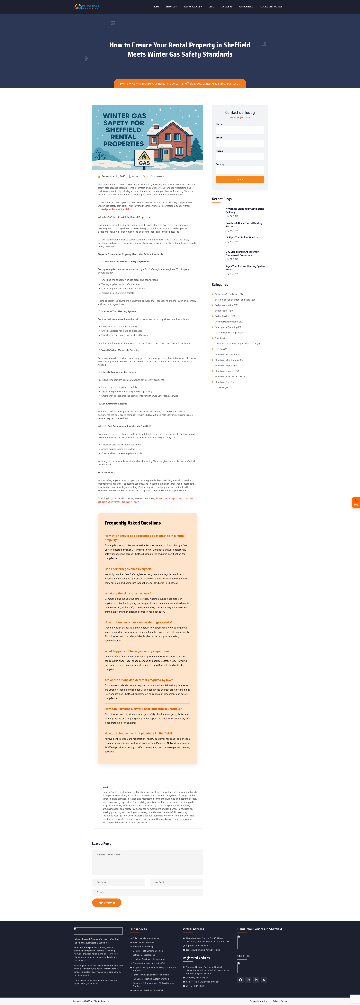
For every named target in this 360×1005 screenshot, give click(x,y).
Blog (211, 6)
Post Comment (106, 902)
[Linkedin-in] (256, 980)
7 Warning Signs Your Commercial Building (244, 210)
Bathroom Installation (226, 294)
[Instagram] (248, 980)
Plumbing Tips (222, 382)
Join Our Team (246, 6)
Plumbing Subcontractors (228, 376)
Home (156, 6)
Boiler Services (222, 316)
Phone (219, 150)
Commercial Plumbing (226, 321)
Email (219, 137)
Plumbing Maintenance (227, 360)
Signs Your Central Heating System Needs (245, 268)
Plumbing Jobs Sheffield (227, 354)
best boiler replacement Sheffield (232, 299)
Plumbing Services (224, 371)
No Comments (155, 176)
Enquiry (220, 164)
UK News (219, 387)
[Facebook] (240, 980)
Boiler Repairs (222, 310)
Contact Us (226, 6)
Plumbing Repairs (224, 365)
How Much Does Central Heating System (243, 225)
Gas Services (221, 338)
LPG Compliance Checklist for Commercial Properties (242, 253)
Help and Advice (192, 6)
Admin (135, 176)
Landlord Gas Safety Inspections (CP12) (235, 343)
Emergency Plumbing (226, 327)
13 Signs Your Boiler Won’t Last (243, 237)
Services (170, 6)
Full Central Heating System (229, 332)
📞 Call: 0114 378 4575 (271, 6)
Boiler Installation (224, 305)
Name (219, 124)
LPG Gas (219, 349)
